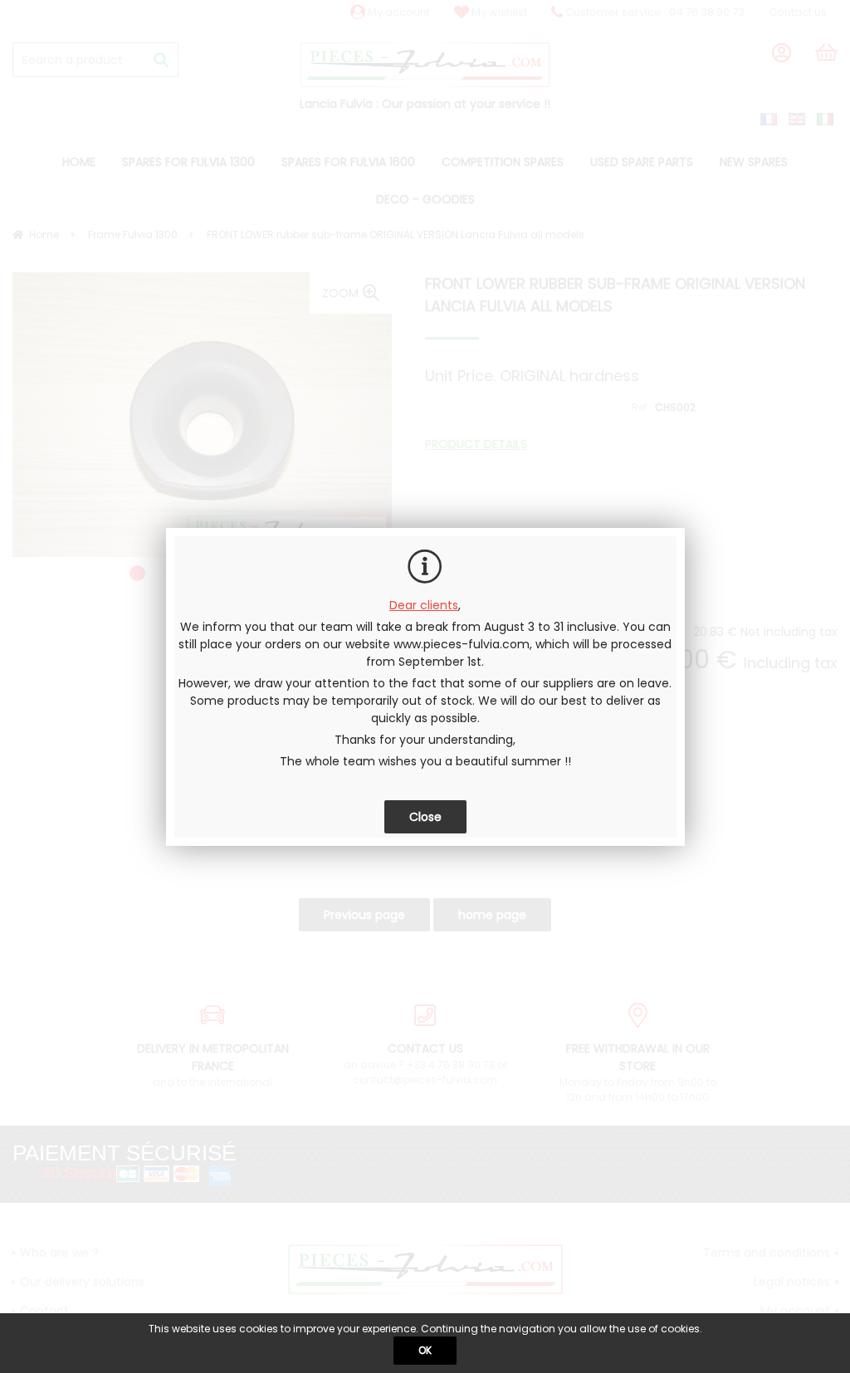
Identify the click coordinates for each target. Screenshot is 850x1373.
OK (425, 1350)
